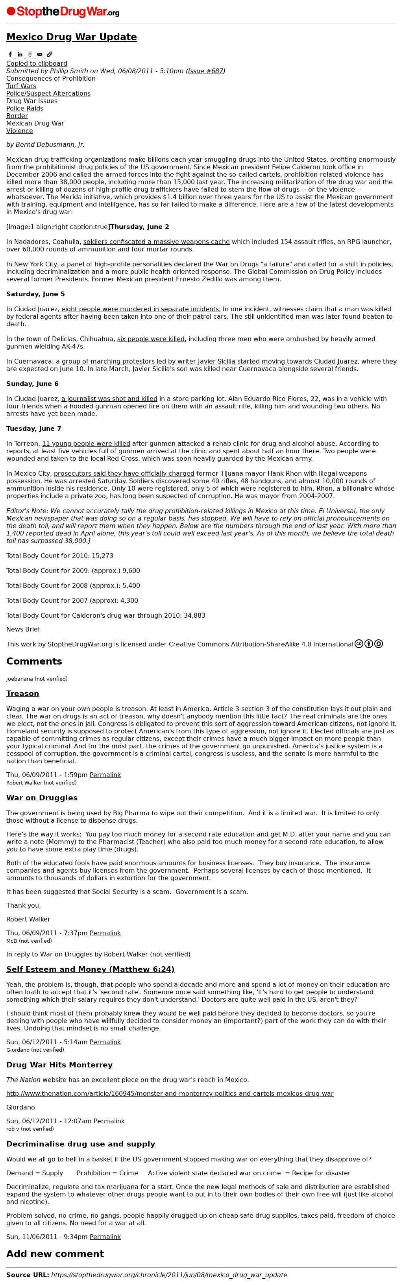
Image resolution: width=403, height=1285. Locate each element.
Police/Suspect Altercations (48, 93)
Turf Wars (21, 86)
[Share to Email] (41, 56)
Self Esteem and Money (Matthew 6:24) (90, 969)
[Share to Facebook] (11, 56)
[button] (201, 59)
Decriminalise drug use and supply (80, 1144)
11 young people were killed (86, 443)
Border (17, 116)
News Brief (23, 629)
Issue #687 (205, 71)
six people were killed (151, 339)
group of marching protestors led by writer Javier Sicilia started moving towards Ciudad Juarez (209, 361)
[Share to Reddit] (31, 56)
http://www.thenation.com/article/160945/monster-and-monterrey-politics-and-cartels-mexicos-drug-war (170, 1093)
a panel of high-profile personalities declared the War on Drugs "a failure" (176, 264)
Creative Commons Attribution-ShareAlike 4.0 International (261, 644)
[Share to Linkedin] (21, 56)
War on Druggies (42, 798)
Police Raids (24, 108)
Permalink (105, 775)
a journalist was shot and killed (109, 398)
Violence (19, 131)
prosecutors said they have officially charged (124, 473)
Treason (22, 693)
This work (21, 644)
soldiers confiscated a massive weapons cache (156, 242)
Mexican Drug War (35, 123)
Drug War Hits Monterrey (59, 1065)
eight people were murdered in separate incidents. (141, 309)
